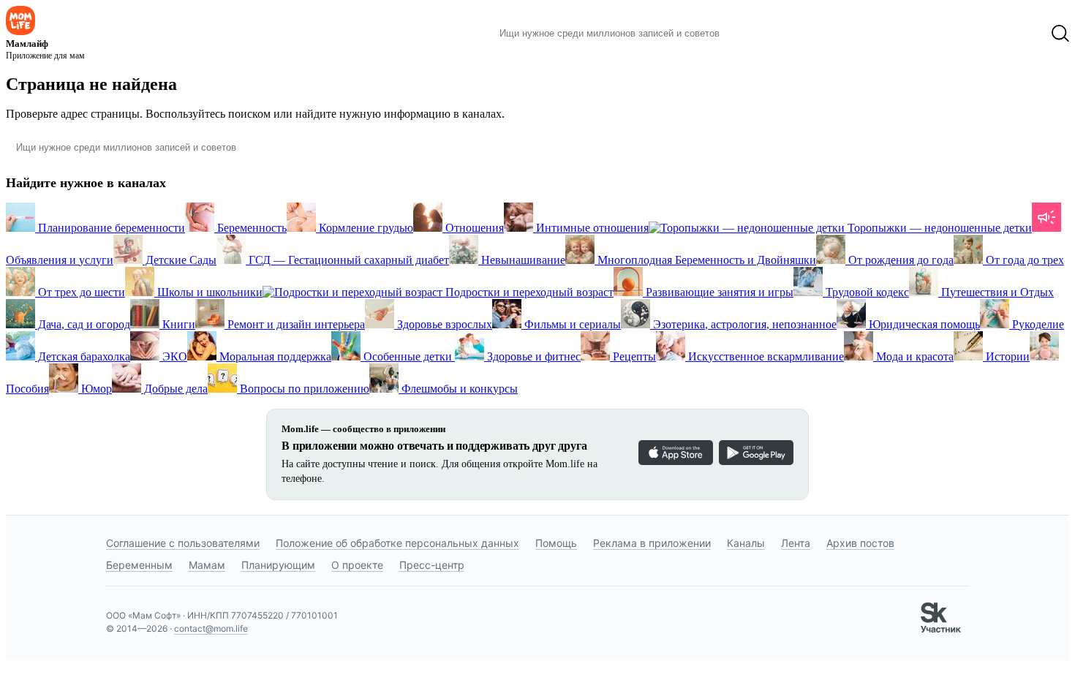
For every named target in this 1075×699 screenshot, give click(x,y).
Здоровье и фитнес (532, 356)
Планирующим (278, 565)
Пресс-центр (431, 565)
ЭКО (173, 356)
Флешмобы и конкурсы (458, 388)
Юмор (95, 388)
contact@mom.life (211, 628)
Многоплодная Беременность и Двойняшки (705, 260)
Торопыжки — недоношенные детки (938, 228)
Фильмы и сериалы (571, 324)
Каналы (746, 543)
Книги (177, 324)
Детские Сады (179, 260)
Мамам (207, 565)
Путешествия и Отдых (996, 292)
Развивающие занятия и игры (718, 292)
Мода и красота (913, 356)
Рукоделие (1036, 324)
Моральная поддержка (273, 356)
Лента (795, 543)
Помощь (556, 543)
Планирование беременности (110, 228)
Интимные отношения (591, 228)
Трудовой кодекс (866, 292)
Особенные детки (408, 356)
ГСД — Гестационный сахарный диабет (347, 260)
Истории (1006, 356)
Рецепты (633, 356)
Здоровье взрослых (443, 324)
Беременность (250, 228)
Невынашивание (521, 260)
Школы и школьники (208, 292)
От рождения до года (899, 260)
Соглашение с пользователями (183, 543)
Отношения (473, 228)
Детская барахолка (82, 356)
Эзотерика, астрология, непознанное (743, 324)
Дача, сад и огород (82, 324)
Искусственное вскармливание (764, 356)
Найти (753, 33)
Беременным (139, 565)
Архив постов (860, 543)
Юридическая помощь (923, 324)
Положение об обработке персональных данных (397, 543)
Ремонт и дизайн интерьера (295, 324)
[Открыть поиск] (1060, 33)
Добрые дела (174, 388)
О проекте (357, 565)
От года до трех (1023, 260)
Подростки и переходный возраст (528, 292)
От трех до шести (80, 292)
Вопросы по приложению (303, 388)
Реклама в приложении (652, 543)
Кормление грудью (364, 228)
